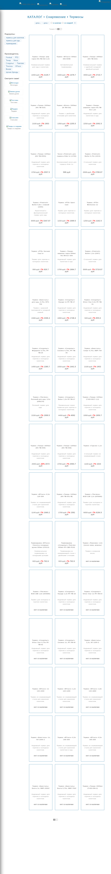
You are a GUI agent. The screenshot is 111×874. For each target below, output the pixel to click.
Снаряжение (56, 17)
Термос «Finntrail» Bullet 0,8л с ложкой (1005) (40, 205)
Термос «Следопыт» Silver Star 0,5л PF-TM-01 (92, 302)
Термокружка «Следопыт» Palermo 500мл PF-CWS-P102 (67, 545)
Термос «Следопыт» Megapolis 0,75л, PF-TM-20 (40, 351)
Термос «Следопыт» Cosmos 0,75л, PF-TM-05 (67, 351)
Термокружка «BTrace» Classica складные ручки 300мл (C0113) (40, 545)
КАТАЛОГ (35, 17)
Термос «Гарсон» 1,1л (92, 446)
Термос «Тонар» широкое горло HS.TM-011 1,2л (92, 108)
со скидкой (68, 23)
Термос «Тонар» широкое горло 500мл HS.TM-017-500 (67, 253)
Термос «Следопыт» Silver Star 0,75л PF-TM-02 (40, 642)
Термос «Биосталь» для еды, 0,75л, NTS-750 (41, 302)
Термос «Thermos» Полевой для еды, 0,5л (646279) (40, 399)
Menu (9, 5)
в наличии (57, 23)
